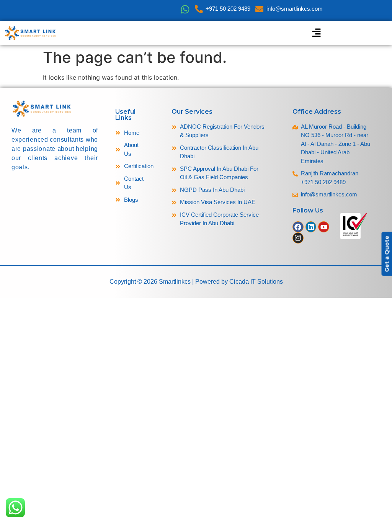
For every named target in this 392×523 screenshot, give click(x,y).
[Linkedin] (311, 226)
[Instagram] (298, 238)
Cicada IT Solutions (256, 281)
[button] (316, 33)
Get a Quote (386, 253)
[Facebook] (298, 226)
